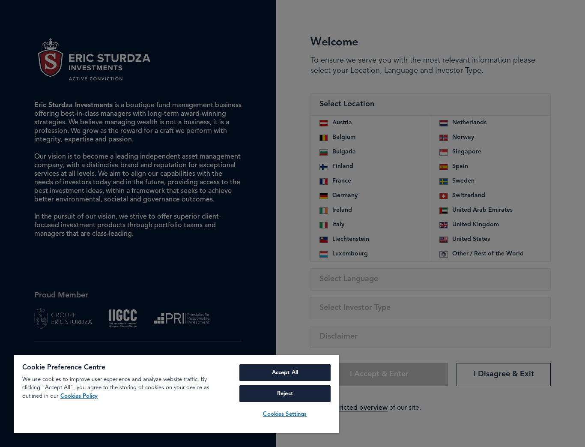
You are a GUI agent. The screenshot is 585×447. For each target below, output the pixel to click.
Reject (285, 393)
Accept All (285, 372)
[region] (176, 394)
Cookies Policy (79, 396)
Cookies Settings (285, 414)
